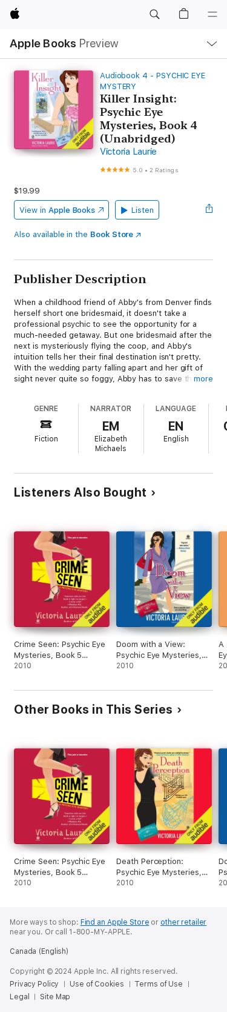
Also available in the (73, 234)
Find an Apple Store (115, 922)
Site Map (55, 997)
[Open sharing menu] (209, 210)
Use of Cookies (96, 984)
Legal (19, 997)
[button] (154, 14)
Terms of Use (158, 984)
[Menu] (212, 14)
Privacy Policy (34, 984)
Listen (142, 210)
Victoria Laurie (128, 151)
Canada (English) (39, 951)
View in (57, 210)
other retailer (183, 922)
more (203, 378)
